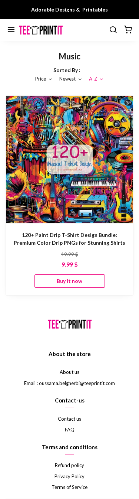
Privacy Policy (69, 476)
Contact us (69, 419)
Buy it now (69, 281)
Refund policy (69, 465)
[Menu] (11, 30)
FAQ (70, 430)
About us (69, 372)
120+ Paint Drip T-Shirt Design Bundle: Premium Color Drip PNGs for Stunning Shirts (69, 239)
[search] (113, 30)
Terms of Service (69, 487)
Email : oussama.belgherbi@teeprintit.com (69, 383)
